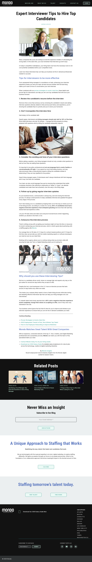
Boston (79, 514)
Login (86, 3)
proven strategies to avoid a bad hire (46, 90)
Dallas (79, 521)
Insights (63, 3)
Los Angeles (81, 526)
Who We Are (29, 3)
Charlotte (81, 516)
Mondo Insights (47, 351)
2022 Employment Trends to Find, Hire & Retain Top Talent (39, 322)
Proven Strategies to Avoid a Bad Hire (33, 320)
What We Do (42, 3)
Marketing (46, 385)
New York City (82, 528)
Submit (36, 546)
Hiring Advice (46, 24)
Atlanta (80, 512)
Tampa (79, 535)
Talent (52, 3)
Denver (79, 523)
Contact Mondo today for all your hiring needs (36, 341)
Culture (46, 467)
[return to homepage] (7, 3)
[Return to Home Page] (8, 512)
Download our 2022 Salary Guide (31, 344)
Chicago (80, 519)
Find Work (58, 494)
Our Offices (81, 510)
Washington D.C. (83, 537)
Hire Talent (33, 494)
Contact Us (74, 3)
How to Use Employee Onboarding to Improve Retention (38, 324)
